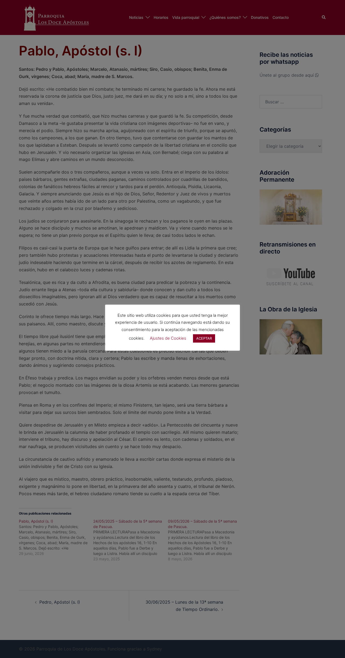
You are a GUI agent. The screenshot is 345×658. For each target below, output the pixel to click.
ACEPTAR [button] (204, 338)
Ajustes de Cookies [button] (168, 338)
